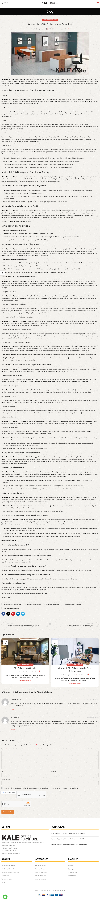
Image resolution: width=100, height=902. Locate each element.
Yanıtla (13, 709)
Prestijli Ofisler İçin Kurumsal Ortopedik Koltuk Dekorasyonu (69, 845)
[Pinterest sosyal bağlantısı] (13, 614)
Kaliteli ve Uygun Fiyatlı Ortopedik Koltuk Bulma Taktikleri (68, 839)
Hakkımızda (5, 875)
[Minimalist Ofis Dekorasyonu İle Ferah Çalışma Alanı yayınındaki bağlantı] (75, 651)
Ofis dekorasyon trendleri (12, 608)
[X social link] (8, 614)
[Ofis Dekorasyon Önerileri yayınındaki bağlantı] (25, 651)
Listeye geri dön (50, 624)
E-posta (54, 771)
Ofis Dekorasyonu (51, 19)
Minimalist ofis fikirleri (34, 604)
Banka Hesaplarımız (8, 865)
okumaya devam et (25, 680)
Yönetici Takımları (41, 872)
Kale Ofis (52, 29)
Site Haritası (72, 875)
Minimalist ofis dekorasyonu (12, 604)
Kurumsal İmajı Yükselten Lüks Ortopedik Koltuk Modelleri (68, 833)
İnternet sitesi (6, 779)
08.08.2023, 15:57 (93, 718)
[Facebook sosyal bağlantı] (3, 614)
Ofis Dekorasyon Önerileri (25, 668)
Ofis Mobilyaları (73, 872)
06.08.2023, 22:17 (93, 699)
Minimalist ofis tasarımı (53, 604)
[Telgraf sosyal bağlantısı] (23, 614)
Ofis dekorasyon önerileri (73, 604)
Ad (3, 771)
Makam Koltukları (40, 875)
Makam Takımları (40, 865)
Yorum (4, 749)
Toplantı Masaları (40, 869)
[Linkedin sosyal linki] (18, 614)
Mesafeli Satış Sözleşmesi (10, 872)
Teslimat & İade (6, 879)
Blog (44, 19)
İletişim (3, 882)
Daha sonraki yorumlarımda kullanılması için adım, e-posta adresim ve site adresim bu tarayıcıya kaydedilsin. (41, 788)
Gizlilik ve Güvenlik (7, 869)
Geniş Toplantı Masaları (23, 221)
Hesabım (71, 865)
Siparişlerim (72, 869)
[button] (8, 792)
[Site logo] (50, 3)
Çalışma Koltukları (41, 879)
